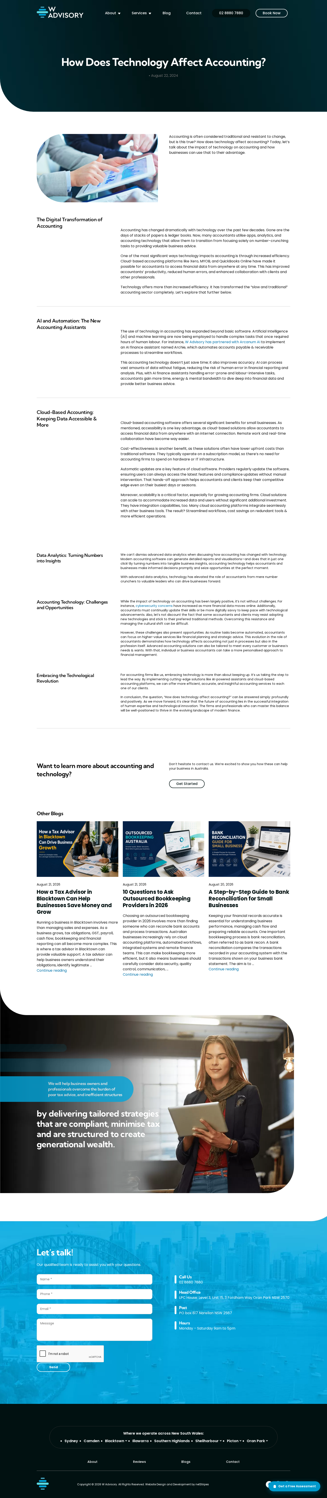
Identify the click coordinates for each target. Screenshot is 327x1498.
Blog (167, 13)
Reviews (139, 1461)
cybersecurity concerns (154, 606)
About (110, 13)
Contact (194, 13)
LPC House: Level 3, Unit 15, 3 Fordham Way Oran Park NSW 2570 (234, 1297)
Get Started (187, 783)
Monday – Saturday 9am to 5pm (207, 1328)
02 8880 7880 (231, 13)
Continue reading (52, 970)
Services (139, 13)
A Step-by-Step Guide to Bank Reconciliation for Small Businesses (249, 898)
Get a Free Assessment (297, 1486)
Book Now (272, 13)
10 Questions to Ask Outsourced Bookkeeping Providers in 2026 (157, 898)
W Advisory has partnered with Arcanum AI (222, 342)
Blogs (185, 1461)
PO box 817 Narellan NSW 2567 (205, 1313)
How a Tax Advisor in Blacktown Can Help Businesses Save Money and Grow (74, 902)
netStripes (202, 1484)
